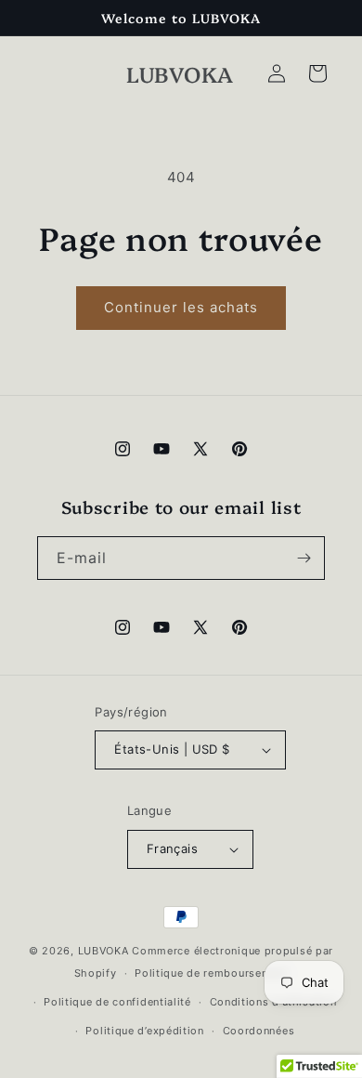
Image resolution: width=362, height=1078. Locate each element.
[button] (317, 73)
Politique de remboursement (211, 972)
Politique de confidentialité (117, 1001)
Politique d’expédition (144, 1030)
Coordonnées (259, 1030)
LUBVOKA (103, 950)
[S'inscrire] (303, 558)
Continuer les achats (181, 307)
